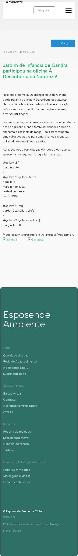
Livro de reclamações (49, 524)
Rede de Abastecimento (20, 361)
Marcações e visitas (16, 476)
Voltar (65, 43)
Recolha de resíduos (17, 431)
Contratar (9, 399)
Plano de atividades (16, 470)
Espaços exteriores (16, 482)
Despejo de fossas (16, 444)
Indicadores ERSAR (16, 367)
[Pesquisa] (58, 10)
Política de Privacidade (18, 524)
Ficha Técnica (12, 530)
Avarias (8, 412)
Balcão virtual (12, 393)
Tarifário (8, 450)
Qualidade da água (15, 355)
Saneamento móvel (16, 438)
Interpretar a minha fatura (20, 406)
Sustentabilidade (14, 374)
